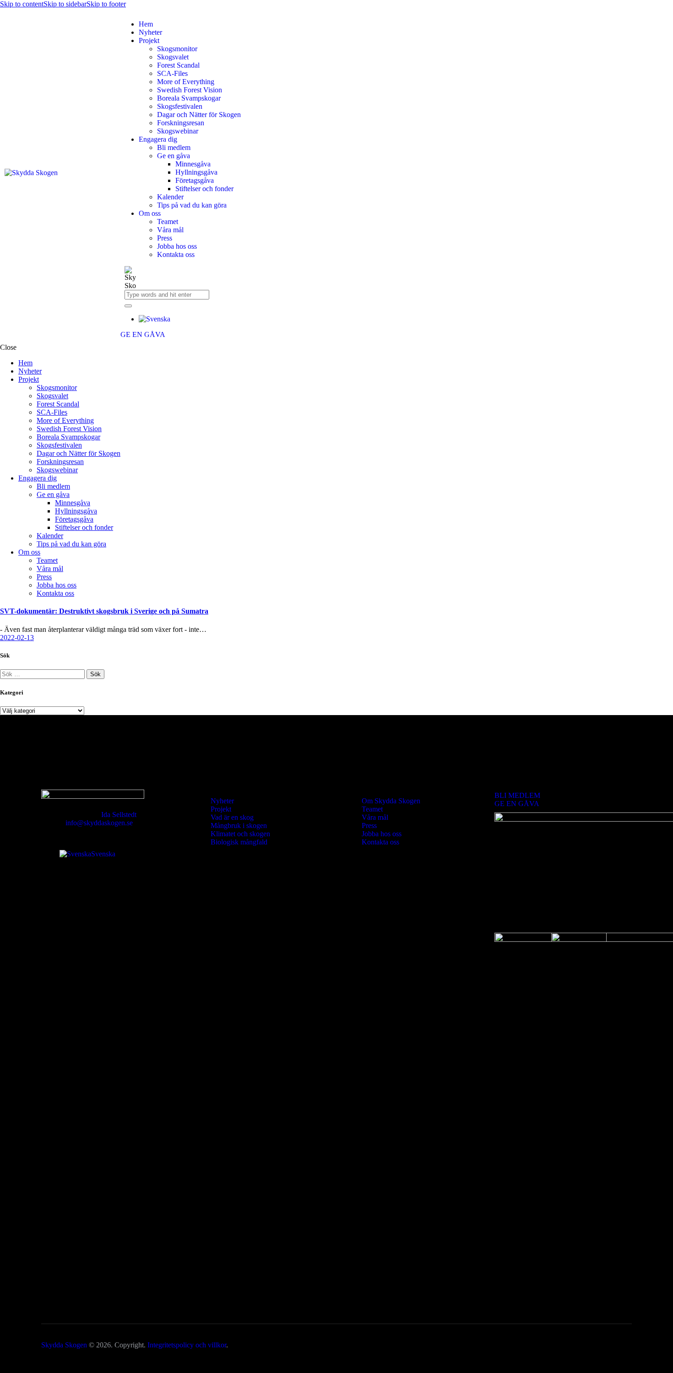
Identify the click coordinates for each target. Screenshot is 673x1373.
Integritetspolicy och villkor (186, 1345)
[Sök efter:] (43, 674)
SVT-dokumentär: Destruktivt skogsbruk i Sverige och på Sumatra (104, 611)
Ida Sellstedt (118, 814)
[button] (154, 319)
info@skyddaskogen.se (99, 823)
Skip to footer (106, 4)
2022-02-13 (17, 637)
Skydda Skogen (64, 1345)
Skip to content (21, 4)
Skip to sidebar (65, 4)
